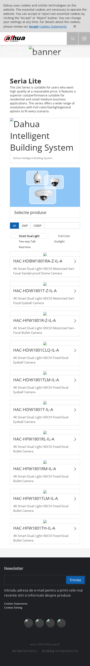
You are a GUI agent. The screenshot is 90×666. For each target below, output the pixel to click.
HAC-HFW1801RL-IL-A (33, 439)
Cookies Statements (53, 26)
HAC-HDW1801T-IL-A (33, 409)
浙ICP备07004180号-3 (24, 651)
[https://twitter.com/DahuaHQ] (28, 623)
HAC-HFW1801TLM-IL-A (35, 498)
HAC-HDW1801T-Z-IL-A (35, 290)
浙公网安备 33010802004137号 (60, 651)
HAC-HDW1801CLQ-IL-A (36, 350)
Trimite (75, 580)
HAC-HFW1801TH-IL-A (34, 528)
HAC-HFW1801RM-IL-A (34, 468)
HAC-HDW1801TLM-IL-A (36, 380)
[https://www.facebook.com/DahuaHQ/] (39, 623)
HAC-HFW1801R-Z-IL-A (34, 320)
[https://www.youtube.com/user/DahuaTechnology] (50, 623)
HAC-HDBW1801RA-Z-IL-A (37, 261)
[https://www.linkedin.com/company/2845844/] (61, 623)
